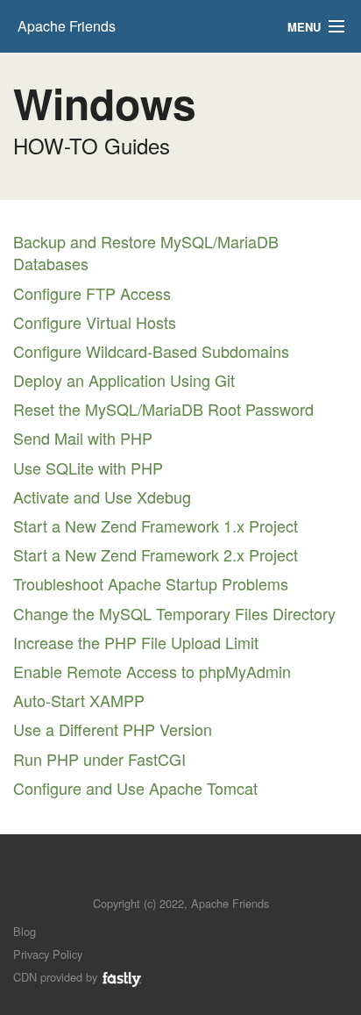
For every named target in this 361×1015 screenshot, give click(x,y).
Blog (24, 931)
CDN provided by (57, 977)
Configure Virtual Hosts (94, 322)
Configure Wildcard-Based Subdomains (151, 351)
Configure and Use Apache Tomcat (135, 787)
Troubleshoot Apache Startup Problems (150, 583)
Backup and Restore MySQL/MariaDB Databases (146, 252)
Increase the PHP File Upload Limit (135, 642)
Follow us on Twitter (163, 877)
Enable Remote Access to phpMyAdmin (152, 671)
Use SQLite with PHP (88, 467)
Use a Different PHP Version (112, 729)
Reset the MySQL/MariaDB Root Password (163, 408)
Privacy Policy (47, 954)
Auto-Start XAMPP (79, 700)
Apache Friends (67, 26)
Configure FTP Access (92, 293)
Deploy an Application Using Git (124, 379)
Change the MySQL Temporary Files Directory (174, 613)
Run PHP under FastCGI (99, 758)
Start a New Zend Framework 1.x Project (155, 525)
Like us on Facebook (193, 877)
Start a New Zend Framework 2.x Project (155, 554)
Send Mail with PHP (82, 437)
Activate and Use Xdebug (102, 496)
